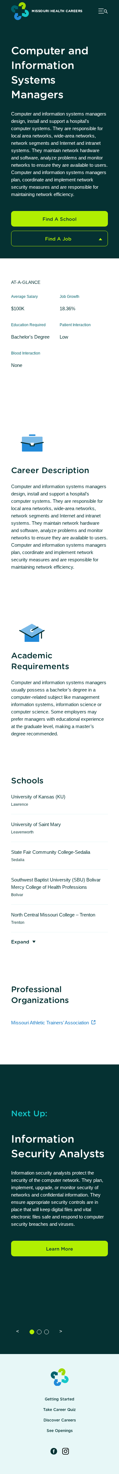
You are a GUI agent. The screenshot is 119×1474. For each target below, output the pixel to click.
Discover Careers (59, 1420)
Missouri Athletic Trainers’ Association (50, 1022)
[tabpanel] (59, 1184)
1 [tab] (32, 1332)
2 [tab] (39, 1332)
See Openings (60, 1431)
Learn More (59, 1249)
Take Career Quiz (59, 1410)
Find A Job (58, 239)
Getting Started (59, 1399)
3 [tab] (46, 1332)
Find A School (59, 219)
